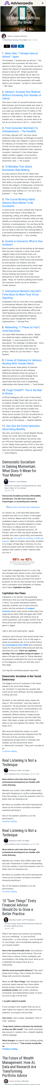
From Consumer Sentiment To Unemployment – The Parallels (20, 129)
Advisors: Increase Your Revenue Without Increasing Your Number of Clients (21, 95)
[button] (7, 46)
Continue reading (9, 751)
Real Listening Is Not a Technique (17, 774)
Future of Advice (15, 1081)
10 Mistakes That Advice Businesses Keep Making (17, 168)
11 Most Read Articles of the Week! (15, 40)
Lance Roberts (21, 481)
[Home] (18, 3)
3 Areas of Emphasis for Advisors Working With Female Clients (21, 362)
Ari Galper (25, 770)
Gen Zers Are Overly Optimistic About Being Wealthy (21, 427)
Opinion (10, 36)
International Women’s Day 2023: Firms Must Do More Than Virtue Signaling (21, 294)
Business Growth (15, 770)
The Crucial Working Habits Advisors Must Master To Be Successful (18, 203)
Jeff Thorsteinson (28, 920)
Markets (12, 481)
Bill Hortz (25, 1081)
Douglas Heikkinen (20, 36)
